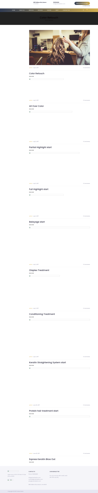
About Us (21, 10)
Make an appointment (82, 3)
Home (46, 20)
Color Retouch (36, 73)
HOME (13, 10)
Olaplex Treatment (39, 270)
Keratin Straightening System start (47, 362)
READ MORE (31, 76)
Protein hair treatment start (43, 410)
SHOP (56, 10)
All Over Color (36, 106)
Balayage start (37, 221)
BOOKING (40, 10)
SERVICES (31, 10)
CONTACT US (66, 10)
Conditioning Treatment (42, 314)
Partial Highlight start (40, 147)
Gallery (49, 10)
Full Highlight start (38, 189)
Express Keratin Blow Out (42, 459)
